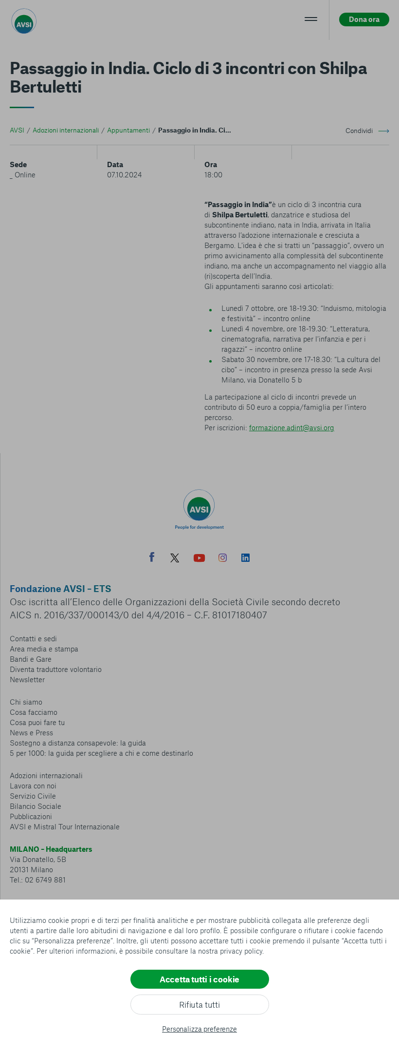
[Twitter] (175, 559)
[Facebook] (151, 558)
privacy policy (241, 950)
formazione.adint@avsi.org (291, 427)
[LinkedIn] (245, 559)
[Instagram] (222, 559)
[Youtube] (199, 559)
